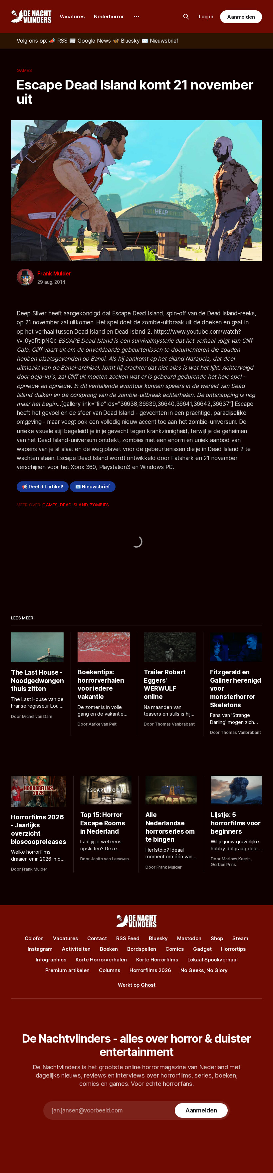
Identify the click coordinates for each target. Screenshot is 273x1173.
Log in (206, 16)
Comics (174, 949)
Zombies (99, 504)
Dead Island (73, 504)
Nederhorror (109, 16)
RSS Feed (127, 938)
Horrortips (233, 949)
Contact (97, 938)
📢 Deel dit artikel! (42, 486)
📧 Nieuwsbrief (92, 486)
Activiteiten (76, 949)
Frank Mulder (54, 273)
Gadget (202, 949)
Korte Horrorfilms (157, 959)
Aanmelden (241, 17)
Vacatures (72, 16)
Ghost (148, 985)
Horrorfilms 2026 (150, 970)
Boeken (109, 949)
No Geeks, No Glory (204, 970)
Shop (217, 938)
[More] (136, 16)
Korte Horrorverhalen (101, 959)
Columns (109, 970)
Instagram (40, 949)
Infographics (51, 959)
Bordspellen (141, 949)
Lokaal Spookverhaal (212, 959)
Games (24, 70)
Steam (240, 938)
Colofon (34, 938)
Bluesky (158, 938)
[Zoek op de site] (186, 16)
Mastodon (189, 938)
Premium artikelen (67, 970)
